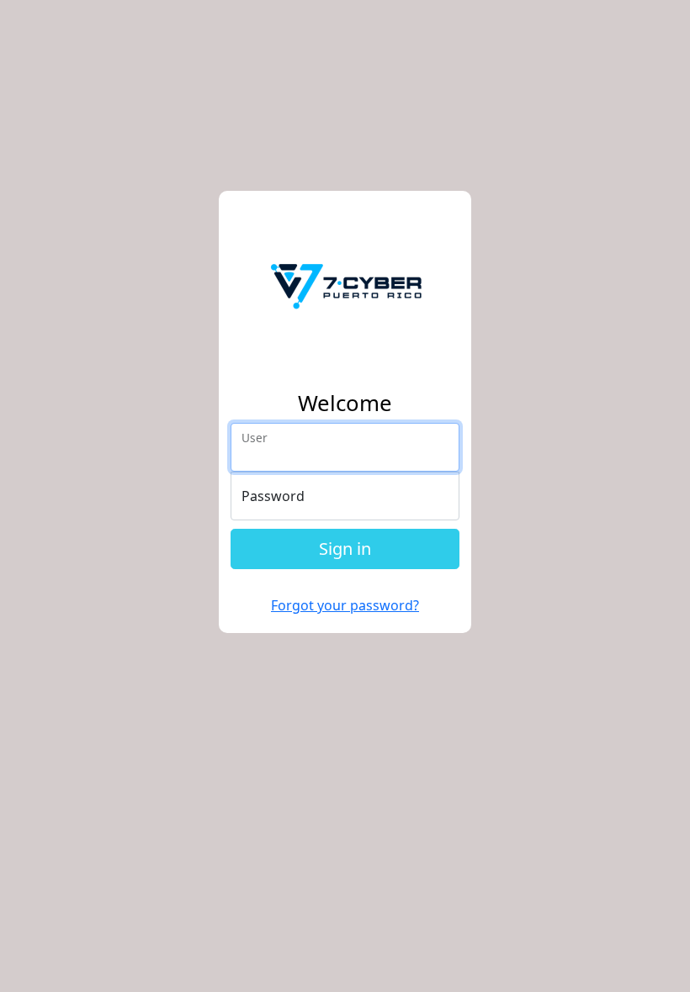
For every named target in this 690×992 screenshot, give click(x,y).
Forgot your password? (345, 605)
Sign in (345, 548)
